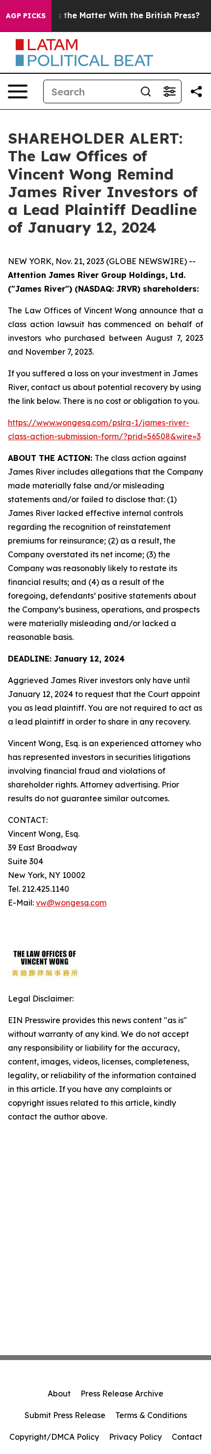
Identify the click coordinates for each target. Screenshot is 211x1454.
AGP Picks (26, 15)
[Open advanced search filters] (169, 91)
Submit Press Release (65, 1415)
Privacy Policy (135, 1437)
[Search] (146, 91)
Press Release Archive (121, 1393)
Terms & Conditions (151, 1415)
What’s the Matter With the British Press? (116, 15)
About (59, 1393)
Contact (187, 1437)
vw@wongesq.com (71, 903)
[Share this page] (196, 91)
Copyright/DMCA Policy (54, 1437)
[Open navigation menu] (17, 91)
